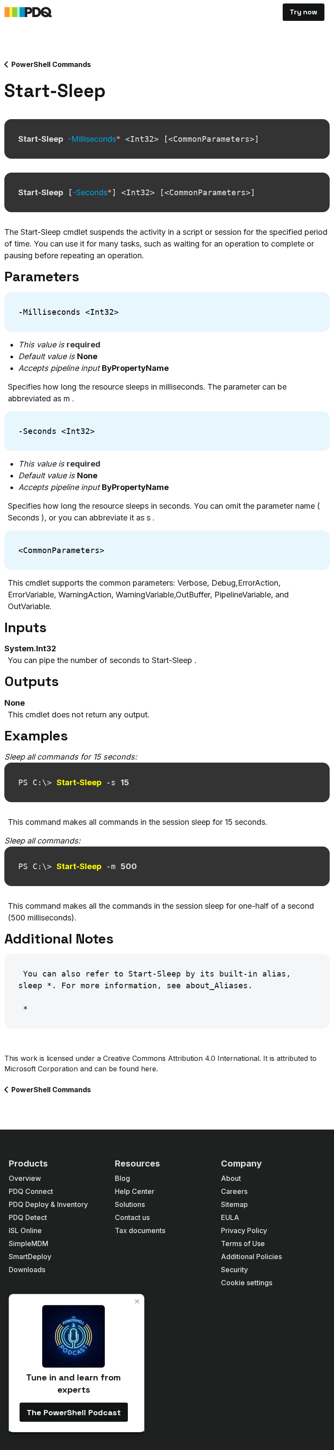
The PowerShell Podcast (74, 1412)
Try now (303, 12)
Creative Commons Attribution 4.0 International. (182, 1058)
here (148, 1068)
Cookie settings (246, 1282)
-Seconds (92, 192)
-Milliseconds (94, 138)
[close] (137, 1301)
